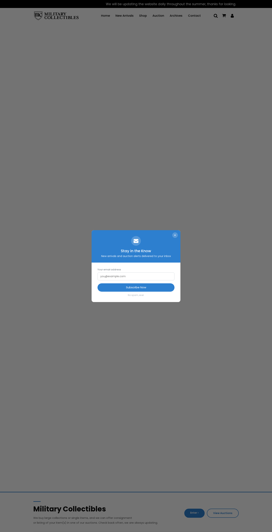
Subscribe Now (136, 287)
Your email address (109, 269)
